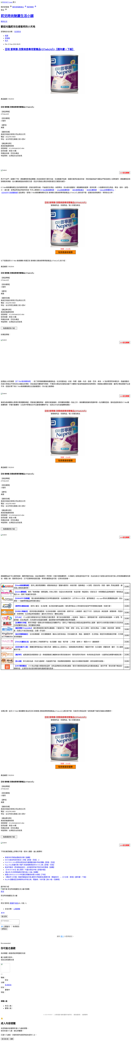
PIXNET (50, 1014)
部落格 (7, 38)
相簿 (6, 36)
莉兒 (2, 891)
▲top (3, 912)
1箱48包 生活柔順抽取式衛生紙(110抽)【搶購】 (22, 872)
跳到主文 (4, 21)
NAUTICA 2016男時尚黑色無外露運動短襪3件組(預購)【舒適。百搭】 (30, 862)
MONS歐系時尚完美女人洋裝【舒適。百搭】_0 (22, 860)
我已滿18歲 (5, 1039)
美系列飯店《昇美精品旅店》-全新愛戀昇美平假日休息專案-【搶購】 (30, 867)
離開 (11, 1039)
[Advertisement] (65, 361)
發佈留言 (4, 929)
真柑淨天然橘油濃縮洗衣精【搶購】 (18, 857)
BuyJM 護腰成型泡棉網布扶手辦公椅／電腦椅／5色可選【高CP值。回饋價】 (32, 879)
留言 (16, 903)
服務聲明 (85, 1014)
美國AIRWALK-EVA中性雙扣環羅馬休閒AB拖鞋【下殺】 (25, 874)
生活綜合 (17, 31)
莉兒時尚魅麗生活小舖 (17, 16)
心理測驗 (17, 909)
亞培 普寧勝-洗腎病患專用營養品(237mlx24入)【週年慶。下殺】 (40, 49)
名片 (6, 40)
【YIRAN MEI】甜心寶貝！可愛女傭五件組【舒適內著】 (25, 870)
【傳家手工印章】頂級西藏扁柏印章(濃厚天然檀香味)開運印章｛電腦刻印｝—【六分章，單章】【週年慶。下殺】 (46, 877)
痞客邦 (12, 903)
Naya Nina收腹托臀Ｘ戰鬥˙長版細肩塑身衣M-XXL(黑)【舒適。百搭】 (30, 865)
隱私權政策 (77, 1014)
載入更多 (4, 916)
